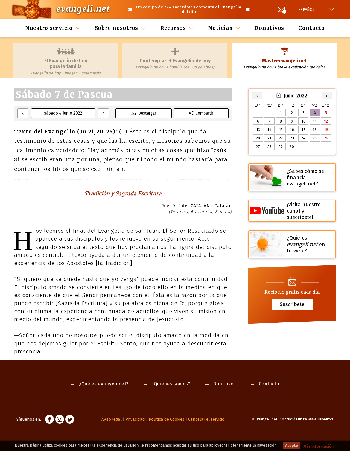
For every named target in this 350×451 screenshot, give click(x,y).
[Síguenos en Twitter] (69, 420)
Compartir (204, 113)
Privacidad (135, 419)
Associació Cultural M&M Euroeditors (306, 419)
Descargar (147, 113)
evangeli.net (83, 8)
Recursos (173, 28)
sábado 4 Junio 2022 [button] (63, 113)
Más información (318, 446)
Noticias (220, 28)
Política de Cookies (166, 419)
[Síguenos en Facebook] (49, 420)
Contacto (311, 28)
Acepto (291, 445)
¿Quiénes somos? (170, 383)
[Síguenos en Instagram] (59, 420)
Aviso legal (111, 419)
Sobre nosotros (116, 28)
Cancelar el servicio (206, 419)
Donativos (269, 28)
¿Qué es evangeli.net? (104, 383)
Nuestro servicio (49, 28)
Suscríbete (292, 304)
